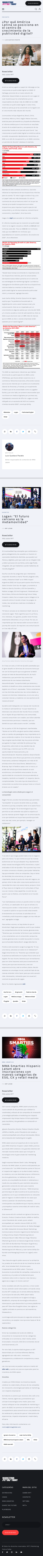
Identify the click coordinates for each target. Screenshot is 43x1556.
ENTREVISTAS (7, 1493)
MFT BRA (26, 1501)
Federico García (31, 992)
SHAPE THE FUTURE (9, 1505)
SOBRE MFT (27, 1493)
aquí (11, 218)
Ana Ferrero (7, 992)
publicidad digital (28, 412)
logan (16, 412)
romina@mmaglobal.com (11, 1427)
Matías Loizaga (16, 996)
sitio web (5, 1369)
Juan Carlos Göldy (25, 1435)
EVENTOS (5, 512)
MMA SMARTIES (8, 1062)
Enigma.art (18, 992)
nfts (28, 1440)
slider (5, 417)
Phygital (6, 1001)
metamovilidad (30, 996)
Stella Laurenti (8, 1444)
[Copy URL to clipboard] (35, 431)
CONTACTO (26, 1497)
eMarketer (7, 412)
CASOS (4, 1497)
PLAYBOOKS (6, 1509)
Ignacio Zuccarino (9, 1435)
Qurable (15, 1001)
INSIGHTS (5, 17)
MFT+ (25, 1505)
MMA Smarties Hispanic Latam (13, 1440)
